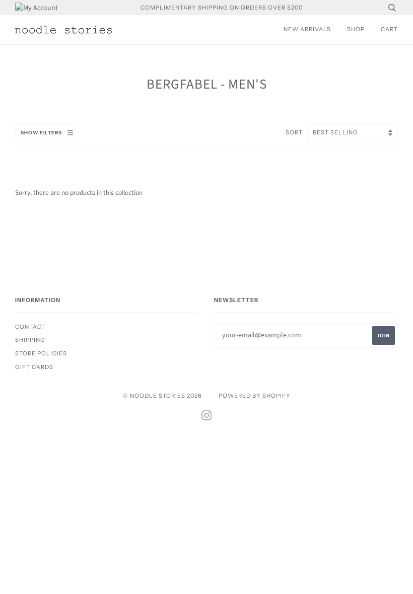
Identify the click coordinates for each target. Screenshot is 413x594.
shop (356, 29)
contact (30, 326)
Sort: (296, 132)
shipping (30, 339)
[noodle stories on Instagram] (206, 417)
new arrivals (307, 29)
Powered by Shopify (255, 395)
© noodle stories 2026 (162, 395)
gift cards (34, 366)
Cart (389, 29)
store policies (41, 353)
